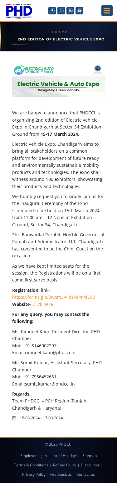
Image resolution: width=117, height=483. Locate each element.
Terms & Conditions (31, 465)
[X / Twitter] (61, 10)
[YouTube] (79, 10)
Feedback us (61, 474)
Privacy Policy (34, 474)
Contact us (85, 474)
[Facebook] (52, 10)
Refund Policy (64, 465)
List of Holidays (64, 455)
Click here (42, 304)
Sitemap (89, 455)
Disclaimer (90, 465)
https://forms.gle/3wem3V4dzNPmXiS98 (53, 297)
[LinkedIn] (70, 10)
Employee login (33, 455)
